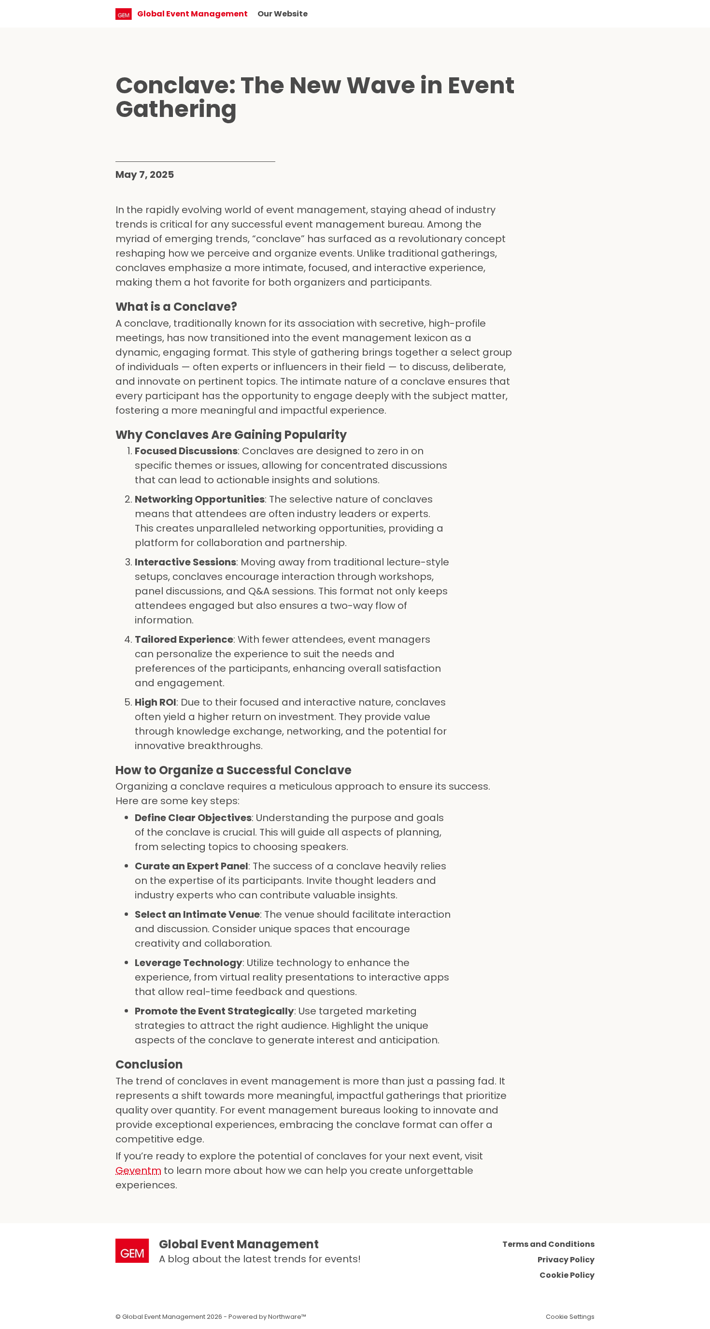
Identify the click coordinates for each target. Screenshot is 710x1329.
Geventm (138, 1170)
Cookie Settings (570, 1317)
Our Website (282, 13)
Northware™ (287, 1317)
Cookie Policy (567, 1275)
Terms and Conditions (548, 1244)
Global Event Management (239, 1244)
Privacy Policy (566, 1259)
